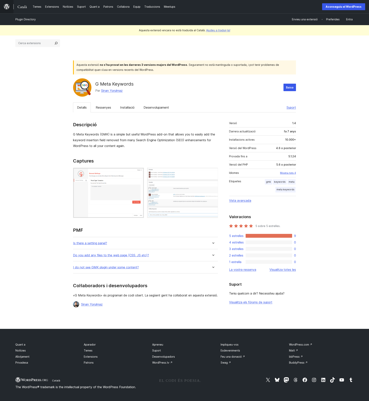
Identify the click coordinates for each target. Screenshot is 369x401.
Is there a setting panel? (90, 243)
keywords (280, 181)
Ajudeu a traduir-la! (218, 30)
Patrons (89, 362)
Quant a (20, 344)
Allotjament (22, 356)
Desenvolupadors (163, 356)
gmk (268, 181)
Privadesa (21, 362)
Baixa (289, 87)
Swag (226, 362)
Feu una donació (233, 356)
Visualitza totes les (282, 269)
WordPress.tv (162, 362)
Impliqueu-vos (230, 344)
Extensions (91, 356)
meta (291, 181)
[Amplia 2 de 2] (213, 173)
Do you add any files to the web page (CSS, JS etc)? (111, 255)
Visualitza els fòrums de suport (250, 302)
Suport (291, 107)
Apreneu (157, 344)
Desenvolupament (156, 107)
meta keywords (285, 189)
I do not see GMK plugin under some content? (106, 267)
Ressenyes (103, 107)
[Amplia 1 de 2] (139, 173)
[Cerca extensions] (56, 43)
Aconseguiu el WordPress (344, 6)
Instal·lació (127, 107)
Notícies (20, 350)
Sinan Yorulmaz (112, 90)
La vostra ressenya (242, 269)
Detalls (82, 107)
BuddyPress (298, 362)
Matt (293, 350)
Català (56, 380)
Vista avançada (240, 200)
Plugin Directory (25, 19)
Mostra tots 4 (288, 172)
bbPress (296, 356)
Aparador (90, 344)
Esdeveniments (230, 350)
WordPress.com (300, 344)
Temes (88, 350)
